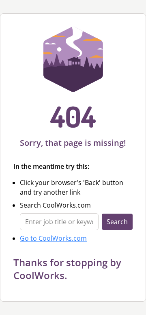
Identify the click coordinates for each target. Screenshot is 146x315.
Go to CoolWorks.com (53, 238)
